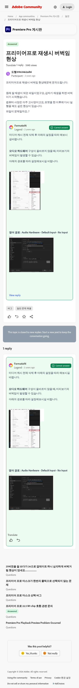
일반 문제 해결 (24, 308)
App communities (27, 16)
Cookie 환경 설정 (62, 677)
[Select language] (55, 7)
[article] (39, 451)
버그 (10, 308)
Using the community (17, 677)
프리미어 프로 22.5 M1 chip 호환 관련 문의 (29, 605)
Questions (11, 574)
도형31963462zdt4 (21, 71)
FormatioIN (20, 125)
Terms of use (36, 677)
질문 (67, 16)
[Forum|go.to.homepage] (27, 7)
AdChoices (59, 683)
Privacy (48, 677)
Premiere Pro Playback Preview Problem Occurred (33, 622)
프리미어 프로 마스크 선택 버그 (24, 595)
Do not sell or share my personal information (28, 683)
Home (10, 16)
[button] (6, 8)
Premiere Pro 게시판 (49, 16)
